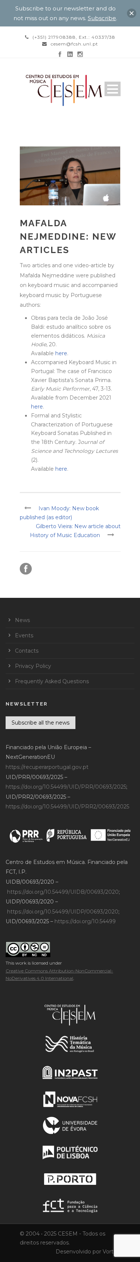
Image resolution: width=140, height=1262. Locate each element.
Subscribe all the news (40, 722)
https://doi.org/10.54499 (85, 921)
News (22, 620)
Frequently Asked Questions (52, 681)
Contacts (26, 650)
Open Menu (113, 89)
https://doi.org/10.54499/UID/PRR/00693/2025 (66, 786)
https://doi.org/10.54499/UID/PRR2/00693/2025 (67, 806)
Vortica (112, 1251)
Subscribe (102, 18)
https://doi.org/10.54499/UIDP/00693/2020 (62, 911)
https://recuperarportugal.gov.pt (47, 767)
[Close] (131, 13)
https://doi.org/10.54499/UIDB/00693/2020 (63, 892)
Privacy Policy (33, 666)
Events (24, 635)
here (61, 353)
